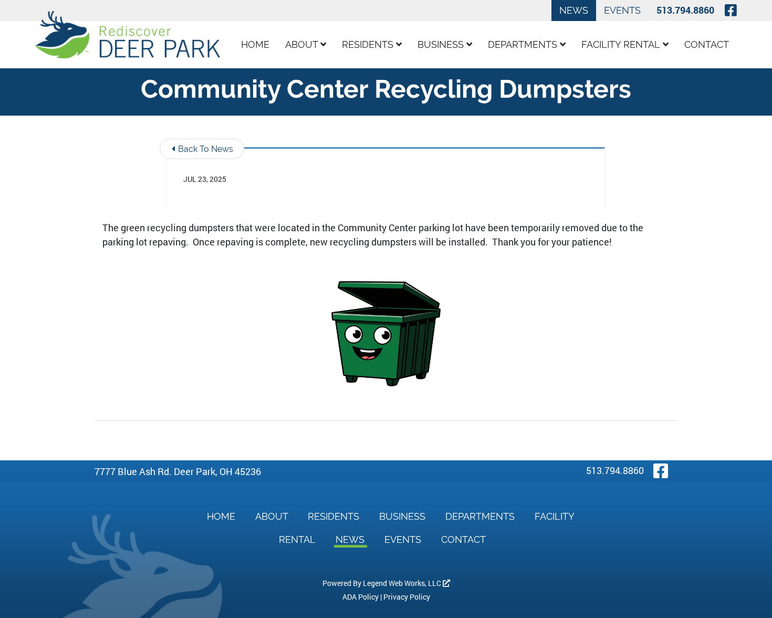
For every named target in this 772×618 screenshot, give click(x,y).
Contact (706, 44)
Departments (524, 44)
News (573, 10)
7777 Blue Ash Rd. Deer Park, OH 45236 (178, 471)
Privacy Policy (406, 597)
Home (255, 44)
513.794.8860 (685, 10)
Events (622, 10)
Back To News (204, 149)
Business (442, 44)
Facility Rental (622, 44)
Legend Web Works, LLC (403, 583)
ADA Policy (360, 597)
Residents (369, 44)
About (302, 44)
